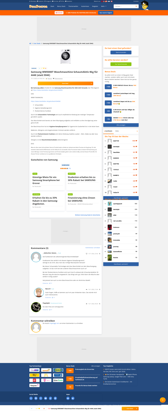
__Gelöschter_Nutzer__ (52, 253)
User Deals (36, 43)
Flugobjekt (52, 303)
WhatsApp (33, 1)
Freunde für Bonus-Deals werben (86, 385)
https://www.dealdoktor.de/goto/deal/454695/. (48, 90)
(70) (69, 168)
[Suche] (136, 6)
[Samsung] (33, 68)
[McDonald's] (46, 375)
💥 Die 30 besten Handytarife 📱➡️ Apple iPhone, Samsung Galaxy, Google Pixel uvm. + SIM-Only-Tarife (120, 376)
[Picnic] (34, 380)
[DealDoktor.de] (38, 6)
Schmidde (116, 240)
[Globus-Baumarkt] (46, 370)
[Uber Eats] (58, 380)
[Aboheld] (34, 370)
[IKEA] (58, 370)
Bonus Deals (61, 6)
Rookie (115, 257)
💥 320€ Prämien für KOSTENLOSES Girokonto (80, 13)
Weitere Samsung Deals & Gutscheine (87, 215)
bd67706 (116, 164)
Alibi (114, 215)
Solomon (116, 227)
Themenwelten (73, 6)
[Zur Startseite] (145, 5)
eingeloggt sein (54, 323)
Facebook (40, 1)
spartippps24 (117, 204)
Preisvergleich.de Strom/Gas (84, 369)
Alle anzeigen (121, 125)
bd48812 (116, 175)
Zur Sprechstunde (121, 64)
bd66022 (116, 158)
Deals (52, 6)
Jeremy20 (116, 234)
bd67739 (116, 141)
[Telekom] (46, 380)
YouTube (56, 1)
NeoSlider (116, 152)
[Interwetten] (34, 375)
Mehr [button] (103, 6)
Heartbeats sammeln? (121, 198)
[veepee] (34, 385)
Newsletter (69, 1)
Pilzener (50, 78)
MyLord (49, 289)
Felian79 (116, 192)
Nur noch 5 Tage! (105, 13)
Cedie (115, 181)
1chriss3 (116, 169)
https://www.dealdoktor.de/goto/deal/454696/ (46, 101)
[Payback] (58, 375)
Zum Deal (65, 83)
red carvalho (117, 221)
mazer (115, 187)
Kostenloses (85, 6)
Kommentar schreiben (93, 248)
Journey (116, 246)
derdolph (116, 147)
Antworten (45, 283)
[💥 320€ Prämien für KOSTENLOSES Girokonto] (59, 12)
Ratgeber (95, 6)
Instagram (48, 1)
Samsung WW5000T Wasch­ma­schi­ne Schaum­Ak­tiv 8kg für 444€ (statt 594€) (74, 408)
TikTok (62, 1)
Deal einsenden (121, 52)
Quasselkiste (117, 251)
